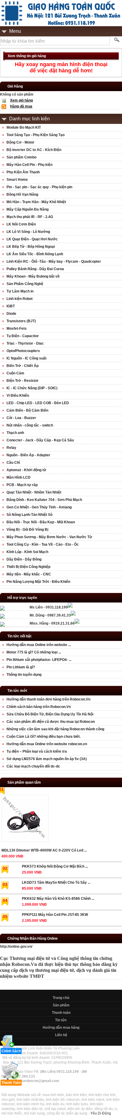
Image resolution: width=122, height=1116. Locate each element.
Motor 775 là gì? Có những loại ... (34, 652)
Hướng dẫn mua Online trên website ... (39, 645)
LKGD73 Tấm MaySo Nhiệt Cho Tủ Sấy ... (56, 882)
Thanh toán (61, 1013)
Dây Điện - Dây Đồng (24, 559)
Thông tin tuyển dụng (24, 675)
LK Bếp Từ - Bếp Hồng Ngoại (31, 247)
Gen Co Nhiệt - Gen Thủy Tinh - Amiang (39, 507)
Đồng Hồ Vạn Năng (22, 194)
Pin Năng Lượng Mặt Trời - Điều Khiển (38, 582)
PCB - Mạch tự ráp (22, 485)
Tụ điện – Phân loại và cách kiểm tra (37, 751)
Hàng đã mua (21, 106)
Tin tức (61, 1020)
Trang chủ (61, 998)
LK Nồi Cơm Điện (21, 224)
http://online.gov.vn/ (16, 946)
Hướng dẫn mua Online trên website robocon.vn (47, 744)
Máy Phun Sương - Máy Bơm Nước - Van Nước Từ (49, 537)
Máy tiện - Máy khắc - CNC (29, 574)
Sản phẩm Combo (21, 157)
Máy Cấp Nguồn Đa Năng (28, 209)
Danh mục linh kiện (29, 118)
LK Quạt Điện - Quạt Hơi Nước (32, 239)
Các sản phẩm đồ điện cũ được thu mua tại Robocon (51, 722)
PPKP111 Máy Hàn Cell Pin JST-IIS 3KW (55, 915)
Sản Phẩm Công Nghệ (25, 284)
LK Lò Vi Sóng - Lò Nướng (28, 232)
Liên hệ (61, 1035)
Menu (15, 31)
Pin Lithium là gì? (21, 667)
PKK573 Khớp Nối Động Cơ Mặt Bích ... (55, 866)
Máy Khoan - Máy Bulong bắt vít (33, 276)
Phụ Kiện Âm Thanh (23, 172)
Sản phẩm (61, 1005)
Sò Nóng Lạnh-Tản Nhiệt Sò (29, 515)
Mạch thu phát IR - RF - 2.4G (30, 217)
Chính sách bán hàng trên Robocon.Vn (39, 707)
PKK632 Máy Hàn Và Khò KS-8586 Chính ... (58, 898)
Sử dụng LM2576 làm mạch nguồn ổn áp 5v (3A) (47, 759)
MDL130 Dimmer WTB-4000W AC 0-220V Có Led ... (44, 850)
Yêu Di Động (100, 1113)
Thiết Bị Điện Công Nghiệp (28, 567)
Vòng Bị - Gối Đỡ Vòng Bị (27, 529)
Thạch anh (15, 433)
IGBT (11, 306)
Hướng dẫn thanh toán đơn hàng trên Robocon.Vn (48, 699)
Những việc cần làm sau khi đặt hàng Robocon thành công (55, 729)
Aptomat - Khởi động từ (26, 470)
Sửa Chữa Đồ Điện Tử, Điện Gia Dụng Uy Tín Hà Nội (50, 714)
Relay (11, 448)
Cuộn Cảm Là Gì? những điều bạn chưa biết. (44, 736)
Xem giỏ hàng (21, 100)
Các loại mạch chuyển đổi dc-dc (33, 766)
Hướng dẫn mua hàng (61, 1027)
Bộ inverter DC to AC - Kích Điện (34, 150)
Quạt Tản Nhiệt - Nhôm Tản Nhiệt (34, 492)
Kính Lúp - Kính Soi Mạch (27, 552)
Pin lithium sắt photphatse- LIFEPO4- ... (39, 660)
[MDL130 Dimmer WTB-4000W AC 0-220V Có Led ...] (24, 819)
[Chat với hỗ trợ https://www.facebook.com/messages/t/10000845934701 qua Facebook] (70, 606)
